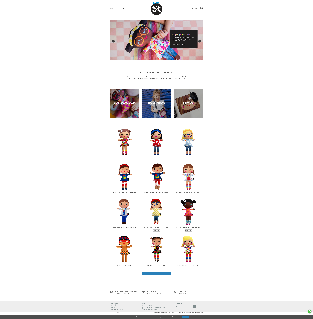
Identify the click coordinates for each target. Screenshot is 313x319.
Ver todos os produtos (156, 273)
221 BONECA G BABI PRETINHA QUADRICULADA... (188, 227)
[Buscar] (123, 8)
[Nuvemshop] (117, 313)
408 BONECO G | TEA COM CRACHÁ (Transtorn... (125, 227)
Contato (112, 307)
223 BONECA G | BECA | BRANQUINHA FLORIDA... (125, 157)
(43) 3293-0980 (148, 306)
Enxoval (177, 17)
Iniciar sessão (195, 8)
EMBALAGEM (169, 17)
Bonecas (136, 17)
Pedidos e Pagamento (116, 309)
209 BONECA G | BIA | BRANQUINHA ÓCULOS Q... (156, 227)
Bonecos (143, 17)
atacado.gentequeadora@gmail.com (154, 307)
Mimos (161, 17)
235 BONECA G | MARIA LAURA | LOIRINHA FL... (188, 265)
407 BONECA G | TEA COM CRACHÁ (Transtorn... (188, 192)
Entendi (185, 317)
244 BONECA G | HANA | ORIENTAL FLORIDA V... (156, 157)
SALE (156, 17)
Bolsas (150, 17)
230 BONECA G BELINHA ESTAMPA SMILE (156, 265)
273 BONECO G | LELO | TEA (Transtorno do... (156, 192)
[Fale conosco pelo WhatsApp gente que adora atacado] (309, 311)
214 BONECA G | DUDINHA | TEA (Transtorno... (125, 192)
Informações (113, 306)
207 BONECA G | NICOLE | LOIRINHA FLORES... (188, 157)
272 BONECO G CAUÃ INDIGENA (125, 265)
